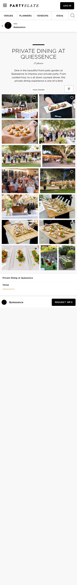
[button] (9, 289)
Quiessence (19, 27)
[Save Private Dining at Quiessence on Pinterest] (68, 89)
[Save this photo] (34, 97)
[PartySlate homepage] (24, 5)
